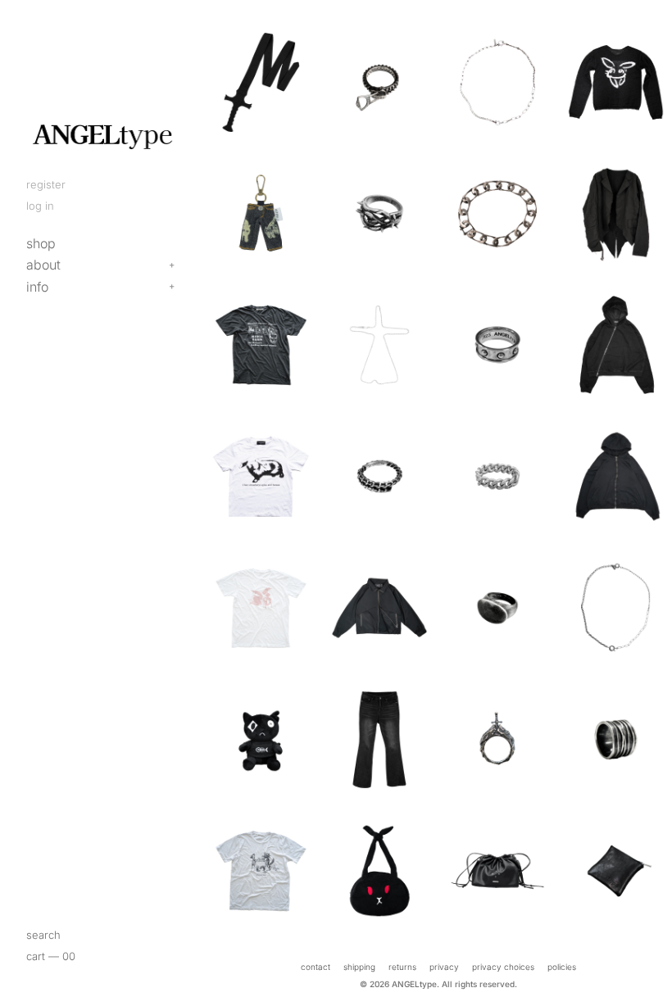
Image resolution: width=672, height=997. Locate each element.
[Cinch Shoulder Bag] (497, 871)
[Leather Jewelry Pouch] (615, 871)
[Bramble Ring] (379, 214)
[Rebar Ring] (379, 476)
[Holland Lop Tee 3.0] (260, 476)
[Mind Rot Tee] (260, 345)
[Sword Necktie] (260, 82)
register (46, 184)
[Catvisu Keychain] (260, 214)
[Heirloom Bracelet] (497, 214)
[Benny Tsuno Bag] (379, 871)
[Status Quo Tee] (260, 871)
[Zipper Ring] (379, 82)
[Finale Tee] (260, 608)
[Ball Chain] (379, 345)
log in (40, 205)
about (43, 264)
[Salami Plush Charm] (260, 739)
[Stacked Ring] (615, 739)
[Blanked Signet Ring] (497, 608)
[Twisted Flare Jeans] (379, 739)
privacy (444, 967)
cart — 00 (50, 956)
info (37, 286)
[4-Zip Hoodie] (615, 345)
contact (315, 967)
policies (561, 967)
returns (402, 967)
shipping (359, 967)
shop (41, 243)
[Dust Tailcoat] (615, 214)
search (43, 934)
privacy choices (503, 967)
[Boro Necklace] (497, 82)
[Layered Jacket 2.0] (379, 608)
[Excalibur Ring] (497, 739)
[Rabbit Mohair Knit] (615, 82)
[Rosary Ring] (497, 345)
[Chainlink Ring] (497, 476)
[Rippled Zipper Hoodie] (615, 476)
